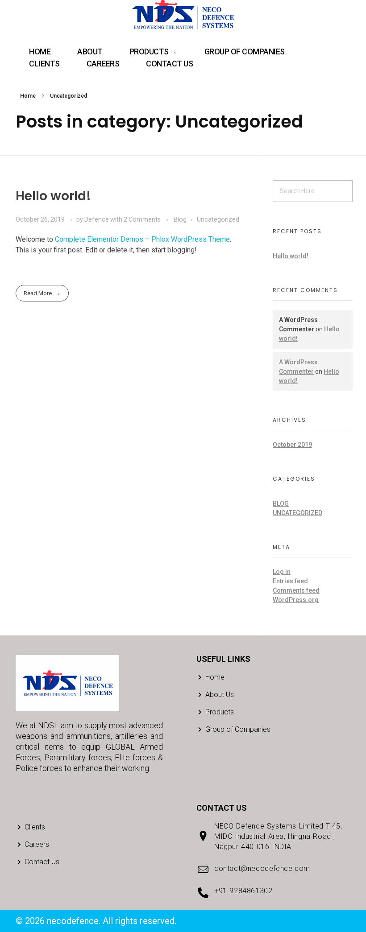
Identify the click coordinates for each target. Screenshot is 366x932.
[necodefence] (183, 14)
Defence (97, 219)
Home (28, 96)
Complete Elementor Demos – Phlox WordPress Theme (142, 239)
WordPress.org (296, 599)
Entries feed (290, 581)
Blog (180, 219)
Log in (282, 571)
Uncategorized (218, 219)
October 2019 (292, 444)
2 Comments (142, 219)
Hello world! (53, 196)
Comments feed (296, 590)
